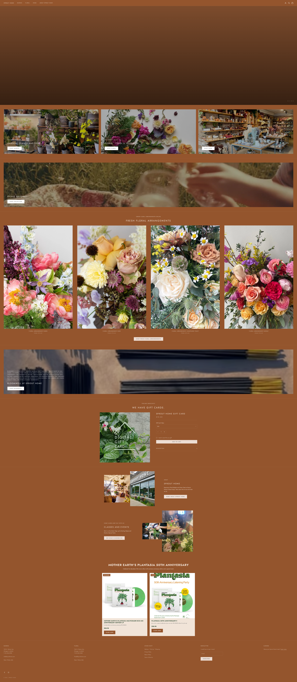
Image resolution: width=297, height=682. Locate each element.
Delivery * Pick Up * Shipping (152, 649)
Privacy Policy (148, 652)
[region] (148, 52)
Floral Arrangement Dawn (38, 331)
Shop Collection (16, 201)
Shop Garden (14, 148)
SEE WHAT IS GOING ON (114, 538)
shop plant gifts (12, 102)
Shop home (208, 148)
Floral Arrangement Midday (259, 331)
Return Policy (148, 654)
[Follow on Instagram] (8, 672)
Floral (27, 3)
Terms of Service (149, 657)
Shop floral (111, 148)
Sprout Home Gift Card (170, 413)
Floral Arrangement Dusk (112, 331)
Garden (19, 3)
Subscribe (206, 659)
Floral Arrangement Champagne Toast (185, 331)
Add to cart (176, 441)
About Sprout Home (46, 3)
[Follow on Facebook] (4, 672)
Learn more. (284, 649)
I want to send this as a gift (165, 438)
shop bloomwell (16, 388)
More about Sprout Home (175, 496)
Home (35, 3)
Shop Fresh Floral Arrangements (148, 339)
